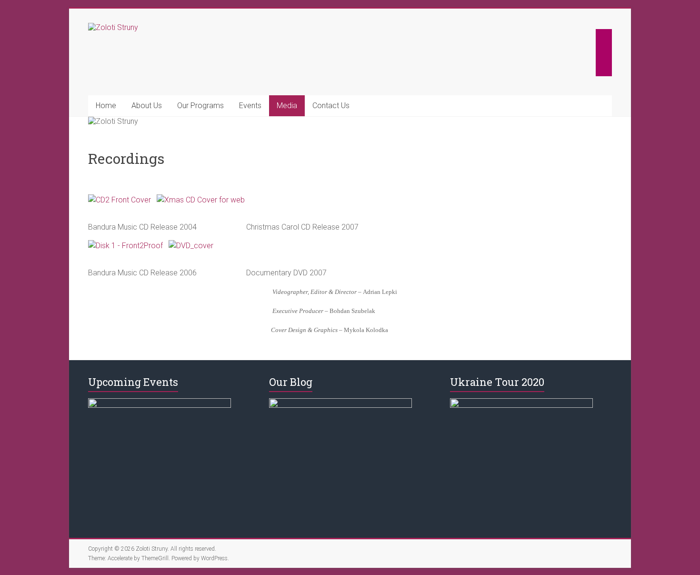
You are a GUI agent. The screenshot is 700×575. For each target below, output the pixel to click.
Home (106, 105)
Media (287, 105)
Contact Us (331, 105)
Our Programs (200, 105)
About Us (146, 105)
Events (250, 105)
